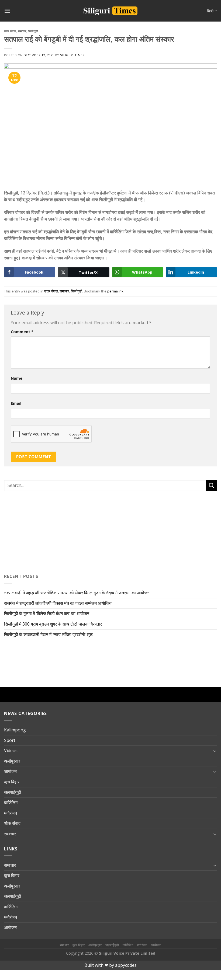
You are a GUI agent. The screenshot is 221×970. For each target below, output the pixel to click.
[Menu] (7, 10)
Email (16, 403)
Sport (9, 740)
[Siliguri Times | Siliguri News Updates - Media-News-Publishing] (110, 10)
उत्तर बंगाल (10, 31)
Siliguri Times (72, 55)
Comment (22, 331)
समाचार (22, 31)
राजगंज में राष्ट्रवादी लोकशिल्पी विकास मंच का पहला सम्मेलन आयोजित (58, 603)
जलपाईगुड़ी (12, 792)
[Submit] (211, 485)
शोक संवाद (12, 823)
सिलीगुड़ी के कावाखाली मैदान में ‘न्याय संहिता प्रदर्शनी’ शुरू (49, 634)
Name (16, 378)
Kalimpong (15, 730)
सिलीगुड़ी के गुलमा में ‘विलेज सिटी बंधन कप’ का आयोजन (47, 613)
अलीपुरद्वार (12, 761)
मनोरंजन (10, 813)
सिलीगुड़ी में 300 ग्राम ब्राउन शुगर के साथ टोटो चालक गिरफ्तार (53, 624)
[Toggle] (215, 751)
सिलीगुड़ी (33, 31)
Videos (11, 750)
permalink (115, 291)
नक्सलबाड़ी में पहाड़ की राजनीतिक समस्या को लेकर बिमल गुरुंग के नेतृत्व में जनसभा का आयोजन (77, 593)
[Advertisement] (37, 531)
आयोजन (10, 771)
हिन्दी (210, 10)
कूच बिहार (11, 782)
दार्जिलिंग (11, 802)
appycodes (126, 965)
